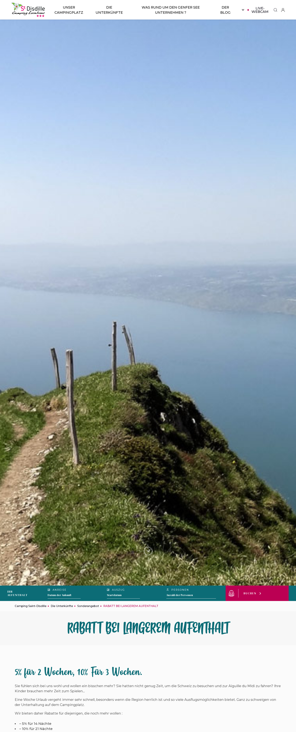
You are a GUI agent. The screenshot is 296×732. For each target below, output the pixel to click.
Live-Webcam (259, 10)
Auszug (118, 589)
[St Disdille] (28, 10)
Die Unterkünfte (109, 10)
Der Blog (225, 10)
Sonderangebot (88, 606)
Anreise (59, 589)
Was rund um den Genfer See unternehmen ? (171, 10)
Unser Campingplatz (68, 10)
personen (179, 589)
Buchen (250, 593)
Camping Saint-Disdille (30, 606)
